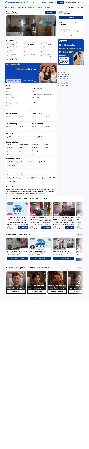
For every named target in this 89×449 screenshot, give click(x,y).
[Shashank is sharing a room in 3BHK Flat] (27, 244)
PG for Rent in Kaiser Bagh (64, 83)
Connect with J (16, 291)
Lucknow (11, 7)
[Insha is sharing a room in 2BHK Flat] (73, 244)
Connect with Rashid (36, 291)
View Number (71, 17)
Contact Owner (50, 12)
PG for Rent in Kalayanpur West (65, 82)
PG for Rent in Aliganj (62, 71)
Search (61, 2)
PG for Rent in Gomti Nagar (64, 69)
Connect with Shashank (17, 258)
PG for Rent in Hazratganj (63, 76)
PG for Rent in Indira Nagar (64, 72)
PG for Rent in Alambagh (63, 74)
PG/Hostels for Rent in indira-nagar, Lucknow (26, 7)
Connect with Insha (64, 258)
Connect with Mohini (40, 258)
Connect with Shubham (57, 291)
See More (80, 234)
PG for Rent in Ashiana (63, 85)
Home (6, 7)
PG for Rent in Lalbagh (63, 78)
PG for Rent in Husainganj (63, 80)
